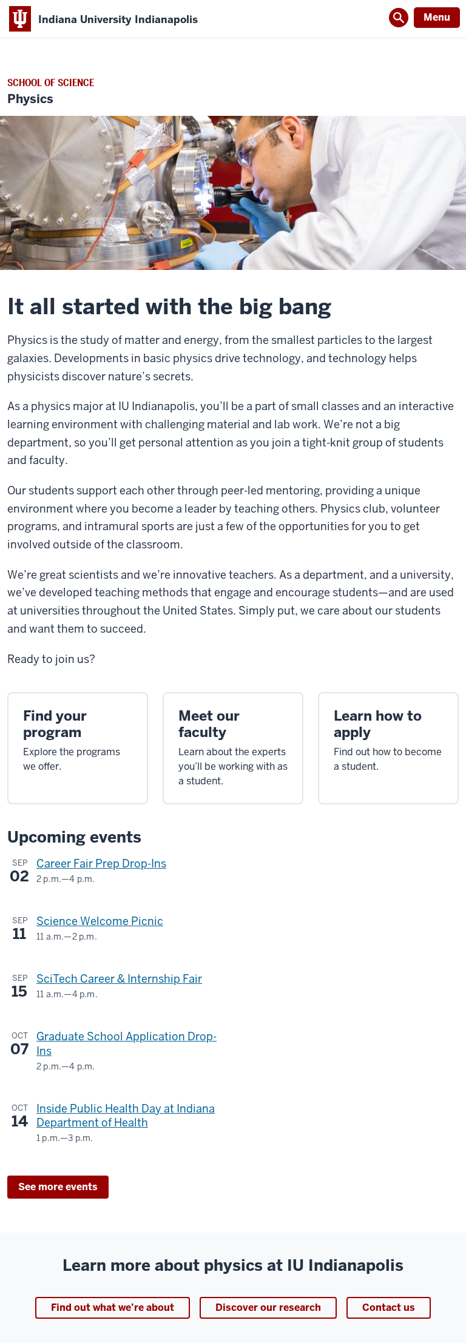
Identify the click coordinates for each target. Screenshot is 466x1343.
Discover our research (268, 1307)
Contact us (388, 1307)
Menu (437, 17)
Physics (30, 99)
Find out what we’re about (112, 1307)
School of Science (50, 82)
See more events (58, 1186)
